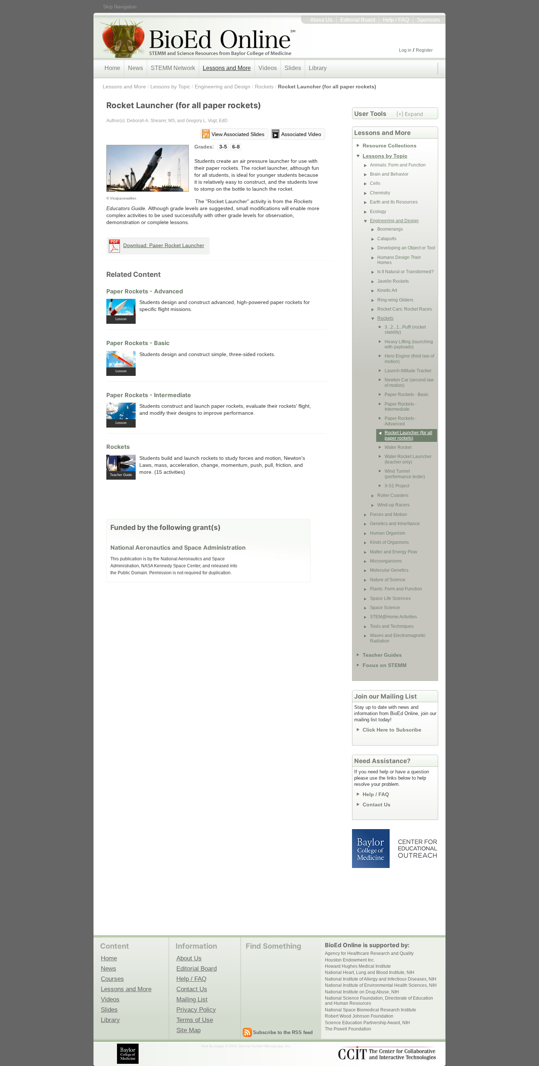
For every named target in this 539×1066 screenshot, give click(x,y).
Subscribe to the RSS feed (283, 1032)
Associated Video (301, 134)
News (135, 68)
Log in (405, 50)
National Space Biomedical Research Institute (370, 1009)
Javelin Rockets (393, 281)
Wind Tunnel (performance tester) (405, 474)
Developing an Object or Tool (406, 247)
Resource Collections (390, 146)
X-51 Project (397, 485)
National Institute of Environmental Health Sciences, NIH (381, 985)
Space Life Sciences (390, 598)
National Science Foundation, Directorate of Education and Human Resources (379, 1001)
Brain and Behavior (389, 174)
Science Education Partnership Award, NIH (367, 1022)
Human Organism (387, 533)
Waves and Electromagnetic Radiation (398, 638)
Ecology (378, 211)
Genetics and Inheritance (395, 523)
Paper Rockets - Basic (137, 343)
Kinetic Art (387, 290)
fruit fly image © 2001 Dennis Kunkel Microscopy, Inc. (246, 1046)
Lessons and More (227, 68)
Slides (293, 68)
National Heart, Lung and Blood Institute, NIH (369, 972)
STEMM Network (173, 68)
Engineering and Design (222, 86)
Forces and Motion (388, 514)
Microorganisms (386, 561)
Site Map (188, 1030)
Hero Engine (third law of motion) (409, 358)
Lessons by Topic (170, 86)
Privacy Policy (196, 1009)
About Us (321, 20)
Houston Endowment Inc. (350, 960)
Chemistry (380, 192)
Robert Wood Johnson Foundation (359, 1016)
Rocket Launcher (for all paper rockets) (327, 86)
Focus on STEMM (385, 665)
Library (318, 68)
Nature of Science (388, 579)
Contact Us (376, 804)
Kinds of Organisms (389, 542)
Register (424, 50)
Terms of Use (194, 1019)
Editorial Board (357, 20)
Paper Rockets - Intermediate (148, 395)
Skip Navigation (119, 7)
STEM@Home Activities (393, 616)
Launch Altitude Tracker (408, 370)
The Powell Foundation (348, 1029)
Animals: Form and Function (398, 165)
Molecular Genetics (389, 570)
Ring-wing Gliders (395, 300)
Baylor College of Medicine (371, 848)
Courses (112, 978)
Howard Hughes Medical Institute (358, 966)
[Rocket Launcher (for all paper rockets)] (147, 168)
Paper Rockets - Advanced (144, 291)
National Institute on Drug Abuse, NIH (362, 991)
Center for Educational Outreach (417, 848)
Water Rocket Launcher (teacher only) (408, 459)
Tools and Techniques (392, 626)
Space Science (385, 607)
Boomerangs (390, 229)
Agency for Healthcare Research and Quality (369, 953)
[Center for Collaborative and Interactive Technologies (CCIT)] (387, 1053)
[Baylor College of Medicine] (128, 1054)
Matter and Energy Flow (393, 551)
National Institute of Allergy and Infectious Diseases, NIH (380, 979)
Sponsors (428, 20)
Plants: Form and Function (396, 588)
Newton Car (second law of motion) (409, 382)
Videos (267, 68)
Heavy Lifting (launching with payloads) (409, 344)
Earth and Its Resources (394, 202)
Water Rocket (398, 447)
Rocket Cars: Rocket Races (404, 309)
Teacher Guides (382, 655)
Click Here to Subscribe (392, 730)
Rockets (264, 86)
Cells (375, 183)
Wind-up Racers (393, 505)
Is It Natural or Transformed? (405, 271)
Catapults (386, 238)
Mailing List (192, 999)
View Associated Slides (238, 134)
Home (112, 68)
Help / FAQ (396, 20)
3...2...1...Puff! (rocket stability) (405, 330)
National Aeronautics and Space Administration (178, 547)
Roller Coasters (392, 495)
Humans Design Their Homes (399, 260)
